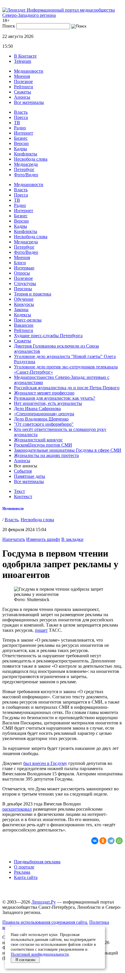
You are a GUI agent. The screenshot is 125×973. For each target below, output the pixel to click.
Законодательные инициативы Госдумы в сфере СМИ (67, 450)
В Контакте (25, 56)
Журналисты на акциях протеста (46, 455)
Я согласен (25, 960)
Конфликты (25, 153)
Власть (21, 112)
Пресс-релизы (28, 319)
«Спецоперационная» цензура (44, 413)
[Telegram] (111, 840)
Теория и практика (32, 293)
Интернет (23, 133)
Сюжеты (22, 91)
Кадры (20, 148)
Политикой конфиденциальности (40, 954)
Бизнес (21, 138)
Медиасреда (26, 164)
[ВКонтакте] (94, 840)
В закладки (72, 539)
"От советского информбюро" (44, 424)
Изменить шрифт (43, 539)
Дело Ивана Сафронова (37, 408)
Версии (21, 143)
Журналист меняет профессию (44, 392)
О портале (24, 866)
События (23, 471)
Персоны (23, 288)
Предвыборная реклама (37, 861)
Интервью (24, 267)
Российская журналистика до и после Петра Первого (66, 387)
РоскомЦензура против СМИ (43, 445)
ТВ (17, 122)
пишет (41, 630)
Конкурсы (24, 304)
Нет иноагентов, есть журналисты (48, 403)
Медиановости (28, 71)
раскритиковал (17, 809)
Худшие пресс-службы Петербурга (48, 335)
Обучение (23, 299)
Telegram (22, 61)
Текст (19, 491)
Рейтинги (23, 86)
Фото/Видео (26, 174)
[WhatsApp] (119, 840)
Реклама (22, 872)
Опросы (22, 273)
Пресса (21, 117)
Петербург (24, 169)
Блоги (20, 262)
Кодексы (22, 314)
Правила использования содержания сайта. (45, 922)
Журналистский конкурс (38, 439)
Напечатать (13, 539)
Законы (21, 309)
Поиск (8, 25)
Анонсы (22, 97)
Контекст (23, 496)
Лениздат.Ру (43, 901)
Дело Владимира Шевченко (41, 418)
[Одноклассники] (102, 840)
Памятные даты (29, 476)
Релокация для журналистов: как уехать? (54, 398)
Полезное (23, 81)
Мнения (22, 76)
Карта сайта (26, 877)
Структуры (25, 283)
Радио (20, 127)
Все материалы (29, 102)
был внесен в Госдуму (45, 763)
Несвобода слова (30, 159)
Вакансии (23, 325)
